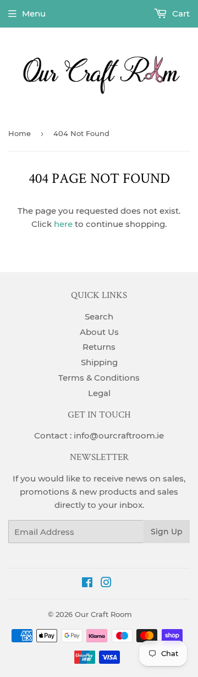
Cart (180, 13)
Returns (99, 347)
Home (19, 133)
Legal (99, 393)
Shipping (99, 362)
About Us (99, 332)
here (63, 224)
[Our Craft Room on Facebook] (87, 583)
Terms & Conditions (99, 377)
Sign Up (167, 532)
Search (99, 316)
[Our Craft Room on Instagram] (106, 583)
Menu (34, 13)
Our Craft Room (103, 614)
